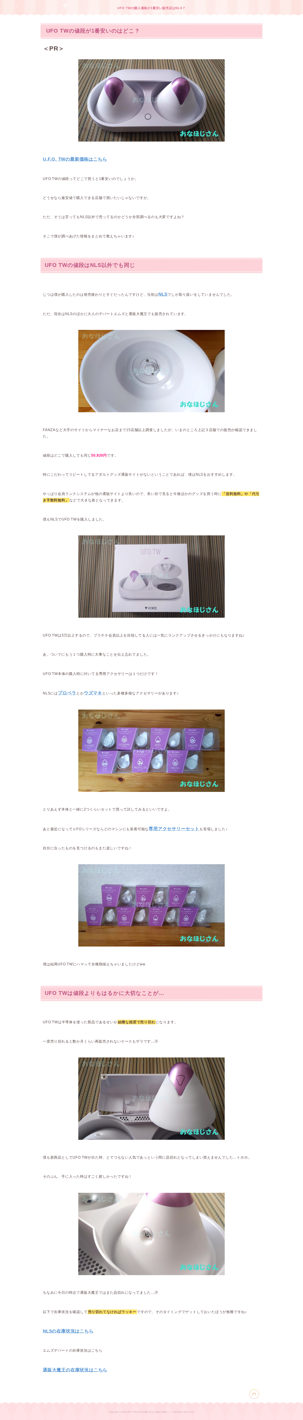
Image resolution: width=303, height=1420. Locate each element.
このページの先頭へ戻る (254, 1394)
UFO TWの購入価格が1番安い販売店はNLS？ (151, 8)
